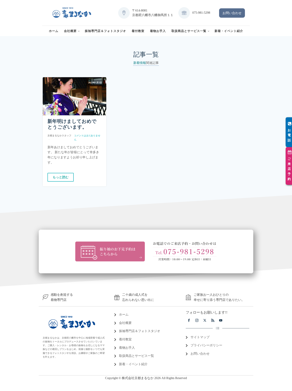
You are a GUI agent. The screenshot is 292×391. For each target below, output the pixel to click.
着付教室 (138, 31)
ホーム (53, 31)
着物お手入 (158, 31)
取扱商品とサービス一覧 (188, 31)
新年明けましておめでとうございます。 (72, 124)
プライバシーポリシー (206, 345)
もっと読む (61, 177)
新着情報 (139, 63)
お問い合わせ (232, 13)
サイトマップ (200, 337)
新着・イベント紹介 (229, 31)
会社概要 (70, 31)
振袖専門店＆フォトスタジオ (105, 31)
